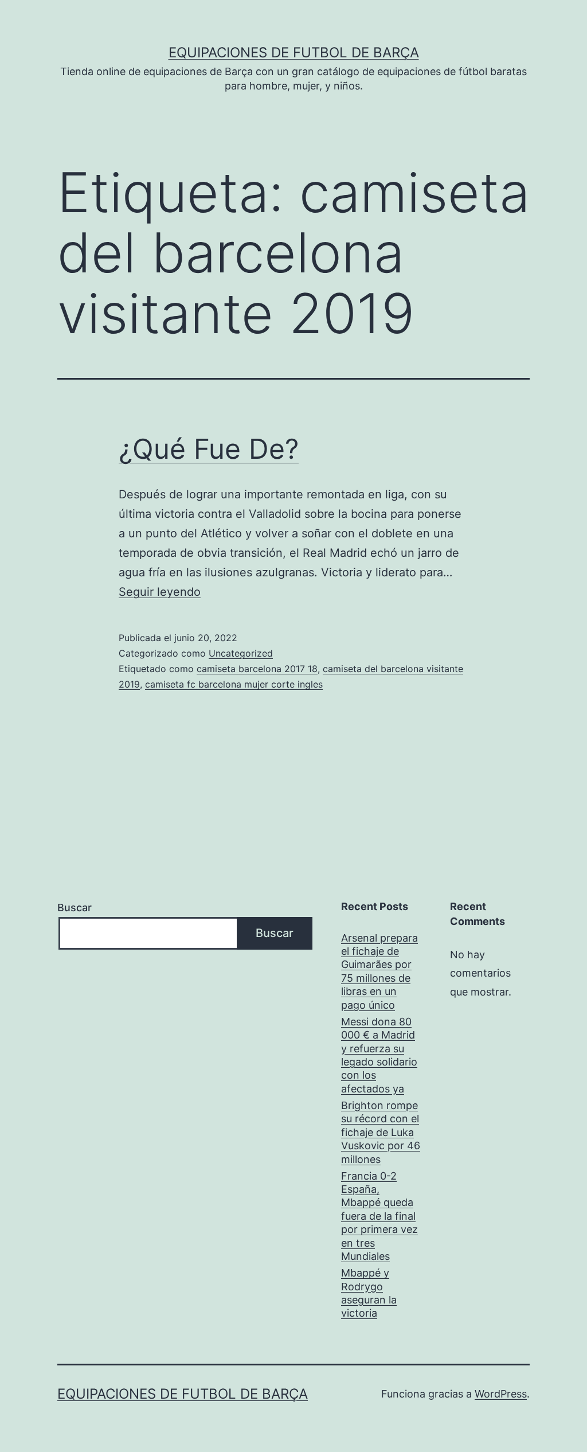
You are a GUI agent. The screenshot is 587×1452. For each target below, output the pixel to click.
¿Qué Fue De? (209, 449)
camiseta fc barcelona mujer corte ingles (234, 684)
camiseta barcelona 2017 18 (257, 668)
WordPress (501, 1394)
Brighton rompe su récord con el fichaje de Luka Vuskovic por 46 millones (380, 1132)
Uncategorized (241, 653)
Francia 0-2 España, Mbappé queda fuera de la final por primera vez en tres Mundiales (379, 1216)
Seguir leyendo (160, 592)
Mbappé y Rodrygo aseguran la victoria (369, 1293)
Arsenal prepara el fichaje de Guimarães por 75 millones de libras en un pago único (379, 971)
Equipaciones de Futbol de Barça (294, 52)
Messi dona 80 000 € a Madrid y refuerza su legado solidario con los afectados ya (379, 1055)
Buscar (74, 907)
